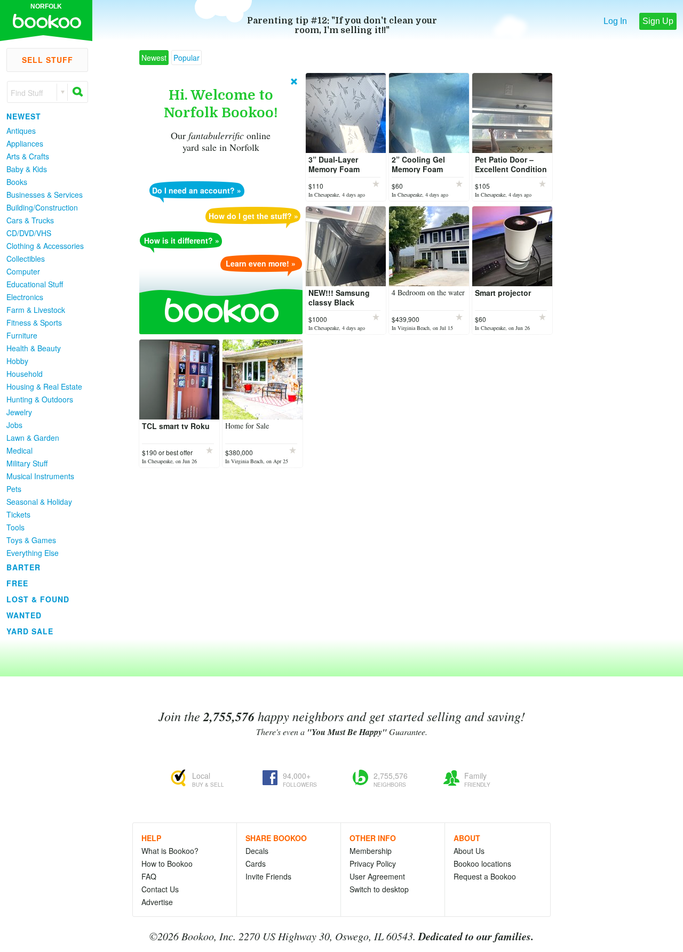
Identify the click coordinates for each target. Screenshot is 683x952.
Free (17, 583)
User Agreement (377, 876)
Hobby (17, 361)
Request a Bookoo (485, 876)
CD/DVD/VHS (28, 233)
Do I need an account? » (196, 190)
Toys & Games (31, 540)
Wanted (24, 615)
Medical (19, 450)
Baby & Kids (26, 169)
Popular (186, 57)
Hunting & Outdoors (39, 399)
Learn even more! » (261, 263)
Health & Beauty (33, 348)
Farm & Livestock (35, 309)
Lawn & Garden (32, 437)
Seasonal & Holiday (39, 501)
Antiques (21, 130)
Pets (13, 488)
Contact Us (160, 889)
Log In (615, 21)
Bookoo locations (482, 863)
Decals (256, 850)
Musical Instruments (40, 476)
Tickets (18, 514)
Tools (15, 527)
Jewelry (19, 412)
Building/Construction (42, 207)
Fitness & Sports (34, 322)
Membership (371, 850)
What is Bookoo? (169, 850)
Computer (23, 271)
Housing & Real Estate (44, 386)
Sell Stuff (47, 59)
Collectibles (25, 258)
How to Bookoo (167, 863)
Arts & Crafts (27, 156)
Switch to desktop (379, 889)
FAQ (148, 876)
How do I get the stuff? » (253, 216)
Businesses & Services (44, 194)
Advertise (157, 902)
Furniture (21, 335)
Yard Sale (29, 631)
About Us (469, 850)
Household (24, 373)
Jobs (14, 424)
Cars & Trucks (30, 220)
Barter (23, 567)
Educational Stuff (34, 284)
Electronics (24, 297)
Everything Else (32, 552)
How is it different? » (181, 240)
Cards (255, 863)
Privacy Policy (373, 863)
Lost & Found (37, 599)
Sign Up (657, 21)
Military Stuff (26, 463)
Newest (23, 116)
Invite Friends (268, 876)
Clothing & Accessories (45, 245)
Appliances (24, 143)
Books (16, 181)
